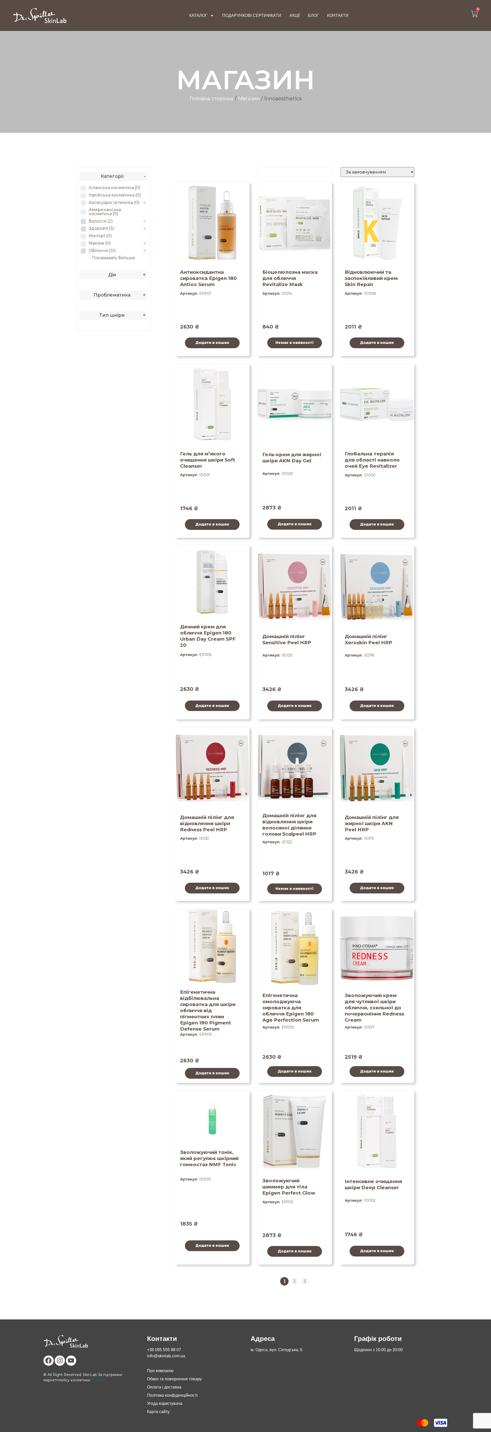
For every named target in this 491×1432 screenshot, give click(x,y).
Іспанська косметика (114, 187)
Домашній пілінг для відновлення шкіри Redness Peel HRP (207, 823)
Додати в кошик (212, 342)
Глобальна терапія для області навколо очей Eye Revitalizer (372, 460)
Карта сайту (158, 1411)
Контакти (338, 15)
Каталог (198, 15)
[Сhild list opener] (144, 202)
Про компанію (160, 1371)
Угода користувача (164, 1403)
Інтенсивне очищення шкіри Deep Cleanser (373, 1184)
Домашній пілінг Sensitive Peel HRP (286, 639)
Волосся (101, 221)
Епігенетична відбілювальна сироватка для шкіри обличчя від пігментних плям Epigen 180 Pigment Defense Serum (208, 1010)
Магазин (249, 98)
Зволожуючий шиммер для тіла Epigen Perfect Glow (288, 1187)
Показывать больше (113, 257)
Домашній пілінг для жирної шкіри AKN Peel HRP (372, 823)
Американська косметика (105, 211)
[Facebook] (48, 1361)
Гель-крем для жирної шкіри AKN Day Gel (291, 458)
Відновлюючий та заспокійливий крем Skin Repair (371, 278)
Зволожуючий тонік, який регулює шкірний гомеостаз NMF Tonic (209, 1158)
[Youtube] (71, 1361)
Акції (294, 15)
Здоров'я (101, 228)
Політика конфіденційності (172, 1395)
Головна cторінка (211, 98)
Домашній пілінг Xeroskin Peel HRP (368, 639)
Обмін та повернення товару (174, 1379)
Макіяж (100, 243)
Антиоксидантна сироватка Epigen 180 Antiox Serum (208, 278)
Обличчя (102, 250)
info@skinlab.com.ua (166, 1356)
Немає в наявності (294, 342)
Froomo (98, 1380)
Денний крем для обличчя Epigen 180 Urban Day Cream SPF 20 (208, 636)
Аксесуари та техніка (114, 202)
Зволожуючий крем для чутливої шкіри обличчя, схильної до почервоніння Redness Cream (374, 1007)
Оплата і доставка (164, 1387)
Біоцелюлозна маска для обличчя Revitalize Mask (290, 278)
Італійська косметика (115, 195)
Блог (313, 15)
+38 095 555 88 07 (164, 1350)
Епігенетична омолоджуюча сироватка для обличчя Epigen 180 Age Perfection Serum (290, 1007)
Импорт (100, 235)
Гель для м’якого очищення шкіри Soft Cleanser (207, 460)
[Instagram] (60, 1361)
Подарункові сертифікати (251, 15)
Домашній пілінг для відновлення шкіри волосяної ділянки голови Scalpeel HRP (289, 825)
